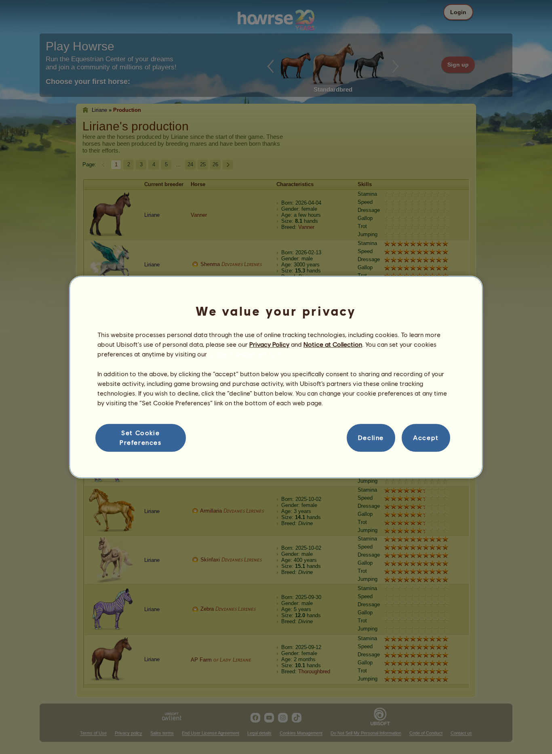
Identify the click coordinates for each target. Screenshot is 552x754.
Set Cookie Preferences (141, 437)
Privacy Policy (269, 344)
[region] (276, 377)
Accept (426, 438)
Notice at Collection (332, 344)
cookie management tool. (245, 354)
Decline (371, 438)
